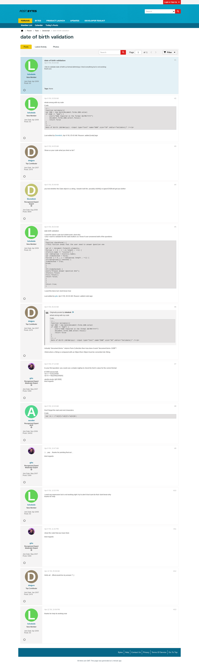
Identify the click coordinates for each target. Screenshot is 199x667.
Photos (56, 47)
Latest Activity (41, 47)
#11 (175, 529)
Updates (74, 20)
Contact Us (136, 652)
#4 (175, 185)
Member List (26, 25)
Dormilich (58, 135)
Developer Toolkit (95, 20)
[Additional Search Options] (173, 11)
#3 (175, 146)
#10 (174, 490)
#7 (175, 364)
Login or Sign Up (170, 2)
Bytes (120, 652)
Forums (25, 20)
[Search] (178, 11)
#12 (174, 571)
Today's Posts (52, 25)
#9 (175, 448)
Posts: (26, 83)
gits (56, 296)
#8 (175, 406)
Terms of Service (159, 652)
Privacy (146, 652)
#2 (175, 98)
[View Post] (73, 312)
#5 (175, 227)
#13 (174, 609)
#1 (175, 60)
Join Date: (28, 81)
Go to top (173, 652)
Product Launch (55, 20)
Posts (26, 47)
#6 (175, 307)
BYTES (38, 20)
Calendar (39, 25)
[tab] (26, 47)
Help (127, 652)
